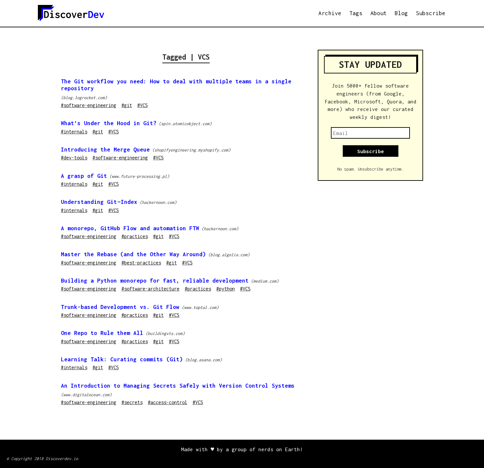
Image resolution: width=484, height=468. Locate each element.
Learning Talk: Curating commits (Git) (122, 359)
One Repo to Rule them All (102, 333)
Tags (356, 13)
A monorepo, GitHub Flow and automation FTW (130, 228)
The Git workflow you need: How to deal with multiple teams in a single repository (176, 85)
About (378, 13)
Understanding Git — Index (99, 202)
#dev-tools (74, 157)
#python (225, 288)
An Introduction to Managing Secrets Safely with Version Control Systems (178, 385)
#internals (74, 131)
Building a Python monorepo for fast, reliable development (155, 280)
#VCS (142, 105)
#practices (134, 236)
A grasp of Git (84, 176)
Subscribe (430, 13)
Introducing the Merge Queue (105, 149)
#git (126, 105)
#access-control (167, 402)
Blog (401, 13)
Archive (329, 13)
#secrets (132, 402)
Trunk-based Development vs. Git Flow (120, 307)
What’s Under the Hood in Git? (108, 123)
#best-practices (141, 262)
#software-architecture (150, 288)
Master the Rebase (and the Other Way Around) (133, 254)
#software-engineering (88, 105)
